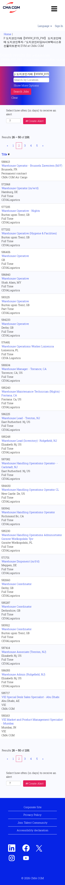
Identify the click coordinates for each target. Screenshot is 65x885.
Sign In (59, 26)
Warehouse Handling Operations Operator (28, 512)
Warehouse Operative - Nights (21, 210)
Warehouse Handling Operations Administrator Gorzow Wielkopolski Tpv (31, 537)
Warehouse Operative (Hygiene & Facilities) (29, 233)
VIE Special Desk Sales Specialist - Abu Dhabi (30, 697)
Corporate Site (33, 807)
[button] (54, 9)
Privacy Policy (32, 815)
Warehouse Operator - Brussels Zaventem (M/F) (32, 165)
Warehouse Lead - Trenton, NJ (21, 418)
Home (7, 34)
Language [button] (44, 26)
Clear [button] (14, 97)
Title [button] (5, 154)
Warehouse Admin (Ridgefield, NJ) (23, 674)
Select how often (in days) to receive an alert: (31, 112)
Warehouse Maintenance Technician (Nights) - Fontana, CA (31, 393)
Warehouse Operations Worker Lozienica (28, 346)
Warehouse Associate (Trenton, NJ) (24, 652)
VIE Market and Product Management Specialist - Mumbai (32, 721)
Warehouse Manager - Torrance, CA (24, 369)
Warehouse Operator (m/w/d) (20, 188)
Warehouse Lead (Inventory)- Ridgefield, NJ (29, 440)
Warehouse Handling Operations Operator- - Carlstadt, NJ (29, 465)
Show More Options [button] (26, 85)
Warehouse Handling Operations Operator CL (30, 489)
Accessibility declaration (32, 830)
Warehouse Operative (15, 256)
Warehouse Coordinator (17, 584)
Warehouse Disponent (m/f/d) (21, 561)
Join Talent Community (32, 822)
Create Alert (36, 121)
